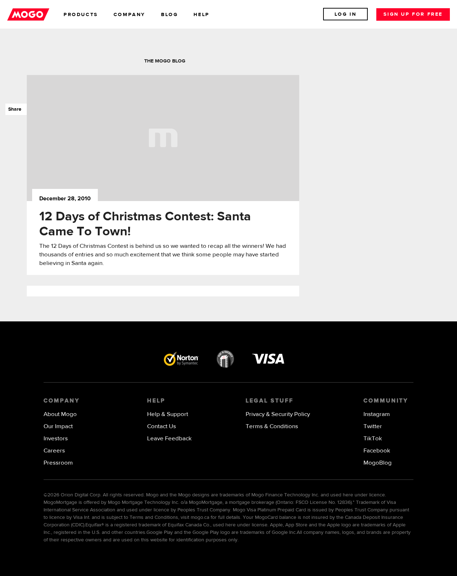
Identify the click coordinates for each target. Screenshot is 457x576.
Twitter (372, 427)
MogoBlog (377, 463)
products (81, 14)
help (201, 14)
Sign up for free (413, 14)
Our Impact (58, 427)
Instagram (376, 414)
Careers (54, 451)
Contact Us (161, 427)
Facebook (376, 451)
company (129, 14)
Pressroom (58, 463)
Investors (56, 439)
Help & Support (167, 414)
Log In (346, 14)
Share (13, 109)
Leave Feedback (169, 439)
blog (169, 14)
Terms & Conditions (272, 427)
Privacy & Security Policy (278, 414)
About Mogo (60, 414)
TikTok (372, 439)
